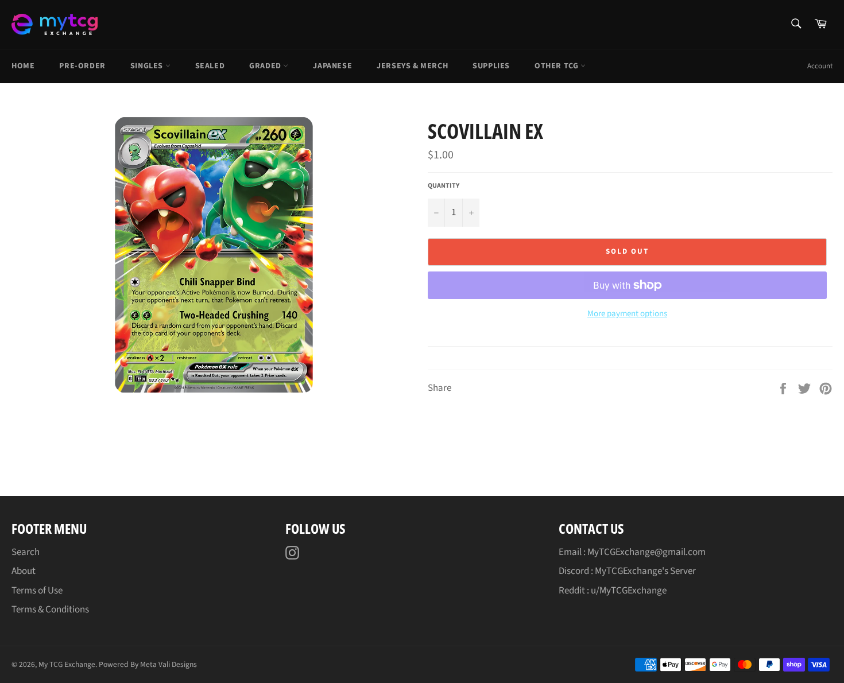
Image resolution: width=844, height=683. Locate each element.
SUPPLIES (491, 66)
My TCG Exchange (66, 664)
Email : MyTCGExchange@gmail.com (632, 552)
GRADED (266, 66)
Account (820, 66)
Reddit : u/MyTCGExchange (613, 590)
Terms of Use (37, 590)
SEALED (210, 66)
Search (25, 552)
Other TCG (557, 66)
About (23, 571)
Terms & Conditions (50, 609)
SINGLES (147, 66)
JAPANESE (332, 66)
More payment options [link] (627, 314)
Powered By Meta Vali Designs (148, 664)
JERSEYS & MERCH (412, 66)
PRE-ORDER (82, 66)
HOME (22, 66)
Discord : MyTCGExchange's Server (627, 571)
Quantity (443, 186)
